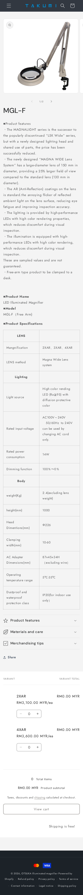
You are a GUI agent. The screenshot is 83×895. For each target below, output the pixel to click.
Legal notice (46, 886)
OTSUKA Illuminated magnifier (39, 873)
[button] (9, 6)
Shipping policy (67, 886)
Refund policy (26, 879)
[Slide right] (51, 101)
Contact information (23, 886)
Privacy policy (47, 879)
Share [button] (12, 657)
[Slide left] (32, 101)
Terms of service (68, 879)
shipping (39, 797)
